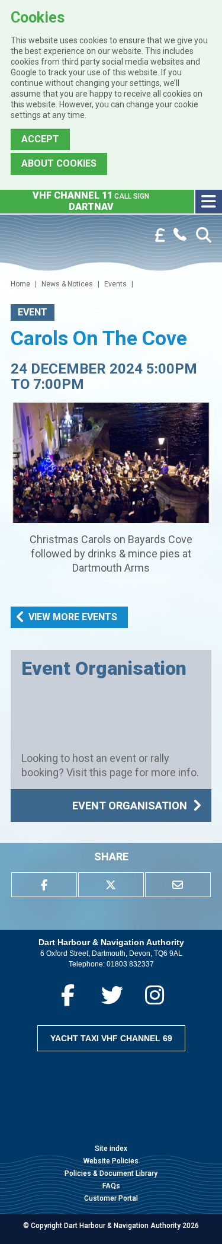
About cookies (58, 163)
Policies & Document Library (111, 1173)
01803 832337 (130, 964)
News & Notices (67, 284)
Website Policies (111, 1161)
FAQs (111, 1186)
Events (115, 284)
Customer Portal (111, 1198)
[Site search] (203, 235)
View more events (72, 617)
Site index (111, 1148)
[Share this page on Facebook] (44, 884)
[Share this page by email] (178, 884)
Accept (40, 139)
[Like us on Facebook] (68, 995)
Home (20, 284)
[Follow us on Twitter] (112, 995)
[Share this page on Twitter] (111, 884)
